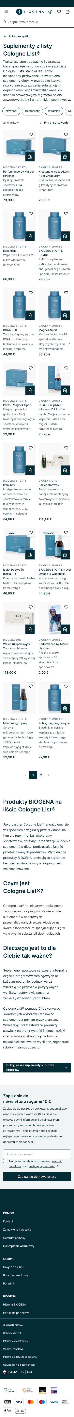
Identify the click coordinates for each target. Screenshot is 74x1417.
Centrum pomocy (14, 1237)
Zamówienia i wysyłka (17, 1229)
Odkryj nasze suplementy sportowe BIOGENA (30, 1067)
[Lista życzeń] (59, 12)
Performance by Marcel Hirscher (18, 173)
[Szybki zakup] (30, 156)
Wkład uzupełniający (16, 644)
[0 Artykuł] (68, 12)
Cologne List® (13, 906)
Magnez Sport (48, 330)
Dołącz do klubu (13, 1267)
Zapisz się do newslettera (37, 1177)
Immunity (9, 485)
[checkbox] (5, 1161)
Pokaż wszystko (20, 36)
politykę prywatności (41, 1166)
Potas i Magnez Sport (17, 405)
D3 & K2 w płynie (50, 405)
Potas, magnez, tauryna (54, 723)
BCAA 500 (10, 330)
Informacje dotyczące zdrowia (20, 1356)
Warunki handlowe (13, 1348)
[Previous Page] (25, 775)
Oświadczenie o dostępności (19, 1364)
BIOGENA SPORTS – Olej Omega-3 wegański (55, 571)
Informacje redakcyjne (15, 1340)
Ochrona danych (12, 1333)
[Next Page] (49, 775)
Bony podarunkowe (15, 1275)
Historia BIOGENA (14, 1304)
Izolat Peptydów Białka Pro (13, 571)
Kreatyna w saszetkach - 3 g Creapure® (54, 173)
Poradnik (9, 1283)
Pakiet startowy (49, 485)
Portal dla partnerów (16, 1312)
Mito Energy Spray (15, 723)
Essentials (9, 250)
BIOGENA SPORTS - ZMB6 (51, 252)
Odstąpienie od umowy (18, 1246)
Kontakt (8, 1221)
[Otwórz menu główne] (6, 12)
